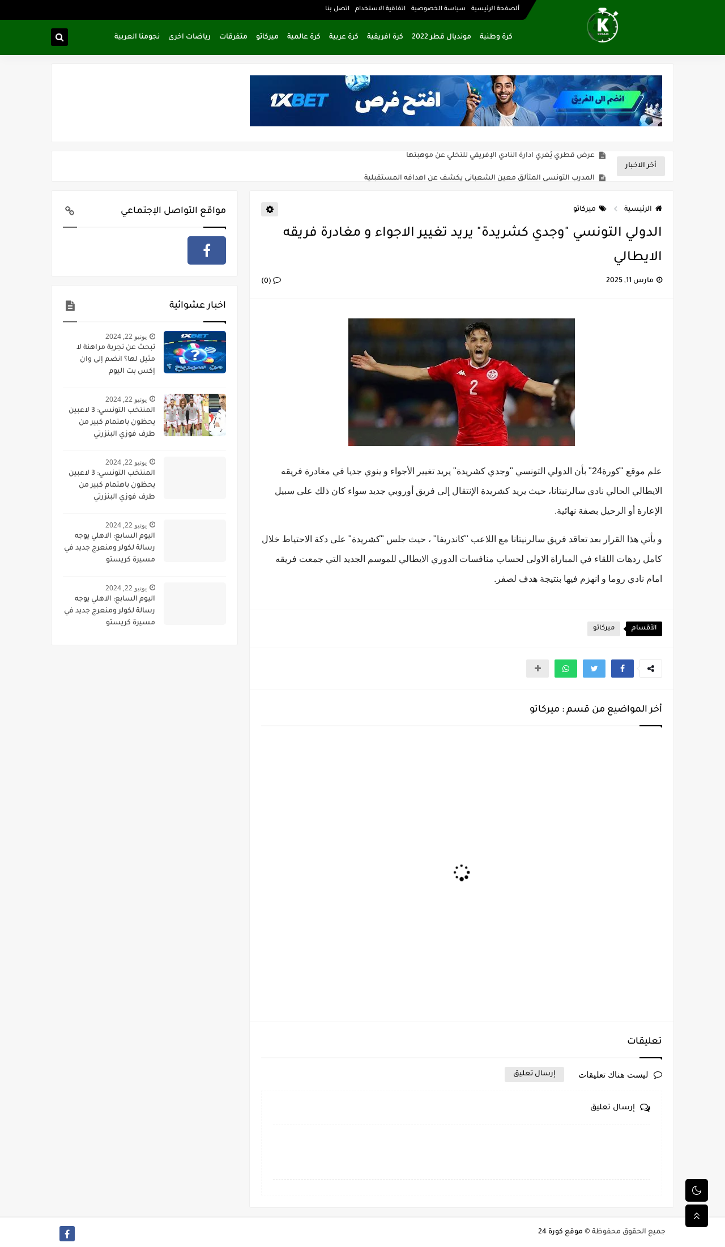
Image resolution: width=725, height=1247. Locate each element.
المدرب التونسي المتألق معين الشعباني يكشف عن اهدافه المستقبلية (479, 167)
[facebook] (206, 250)
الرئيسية (638, 210)
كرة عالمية (304, 37)
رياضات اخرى (189, 37)
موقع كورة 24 (560, 1232)
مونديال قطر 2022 (441, 37)
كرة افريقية (385, 37)
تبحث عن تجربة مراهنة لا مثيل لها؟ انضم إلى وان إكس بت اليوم (115, 360)
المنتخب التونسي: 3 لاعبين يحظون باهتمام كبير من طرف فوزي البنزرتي (112, 423)
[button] (622, 668)
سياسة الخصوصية (438, 9)
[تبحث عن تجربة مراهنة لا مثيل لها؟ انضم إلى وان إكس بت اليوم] (195, 352)
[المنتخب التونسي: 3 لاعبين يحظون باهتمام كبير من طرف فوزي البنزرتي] (195, 415)
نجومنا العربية (137, 37)
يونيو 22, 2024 (126, 336)
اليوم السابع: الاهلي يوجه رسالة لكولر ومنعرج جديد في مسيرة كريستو (109, 548)
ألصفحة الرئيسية (495, 9)
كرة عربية (344, 37)
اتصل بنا (337, 9)
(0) (267, 282)
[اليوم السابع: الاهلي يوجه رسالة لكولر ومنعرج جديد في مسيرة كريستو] (195, 541)
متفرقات (233, 37)
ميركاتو (267, 37)
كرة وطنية (496, 37)
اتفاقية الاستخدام (380, 9)
